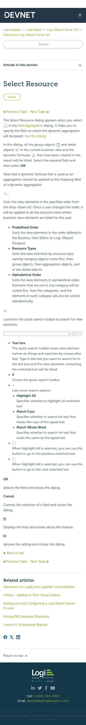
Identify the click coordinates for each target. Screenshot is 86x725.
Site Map (53, 719)
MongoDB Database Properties (26, 617)
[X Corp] (12, 637)
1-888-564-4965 (47, 696)
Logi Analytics (12, 29)
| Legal (82, 715)
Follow (12, 97)
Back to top (15, 553)
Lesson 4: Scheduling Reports (25, 625)
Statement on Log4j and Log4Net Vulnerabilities (39, 587)
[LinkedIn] (18, 637)
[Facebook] (5, 637)
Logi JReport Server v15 (62, 29)
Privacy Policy (38, 719)
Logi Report (34, 29)
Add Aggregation (30, 126)
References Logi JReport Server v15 (26, 34)
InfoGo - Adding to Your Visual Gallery (31, 595)
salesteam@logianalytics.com (48, 701)
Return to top (13, 656)
